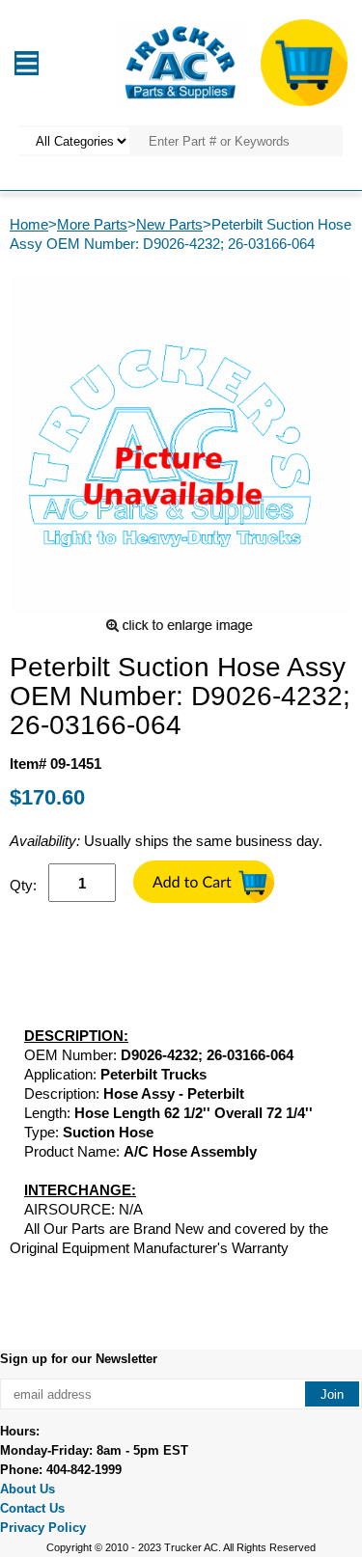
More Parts (92, 224)
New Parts (169, 224)
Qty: (23, 885)
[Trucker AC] (180, 61)
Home (29, 224)
